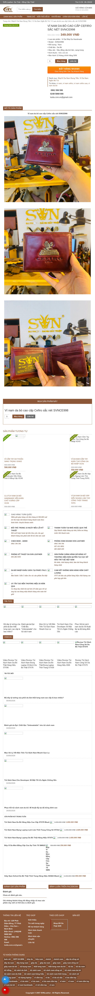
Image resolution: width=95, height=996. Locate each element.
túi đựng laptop (25, 978)
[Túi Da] (8, 8)
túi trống (7, 970)
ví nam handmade (25, 985)
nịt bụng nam (25, 966)
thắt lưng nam (40, 966)
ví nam (59, 83)
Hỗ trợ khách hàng (36, 927)
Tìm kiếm (37, 9)
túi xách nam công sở (53, 970)
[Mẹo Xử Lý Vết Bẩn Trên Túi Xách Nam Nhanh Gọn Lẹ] (47, 741)
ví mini (63, 981)
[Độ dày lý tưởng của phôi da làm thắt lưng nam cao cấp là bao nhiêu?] (47, 686)
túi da (70, 966)
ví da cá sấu (57, 978)
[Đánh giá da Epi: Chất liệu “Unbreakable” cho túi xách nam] (47, 713)
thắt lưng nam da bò (57, 966)
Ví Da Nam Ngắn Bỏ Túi (41, 21)
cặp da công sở (72, 959)
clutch (48, 959)
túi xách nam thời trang (57, 974)
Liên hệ (85, 17)
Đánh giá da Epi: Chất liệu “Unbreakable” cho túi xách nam (29, 725)
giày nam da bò (10, 966)
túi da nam (80, 966)
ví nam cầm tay (83, 981)
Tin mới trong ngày (36, 923)
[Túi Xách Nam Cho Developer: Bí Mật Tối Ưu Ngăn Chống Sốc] (47, 768)
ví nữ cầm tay (41, 985)
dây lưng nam (22, 963)
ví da (48, 978)
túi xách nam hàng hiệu (34, 974)
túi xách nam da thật (12, 974)
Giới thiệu (32, 920)
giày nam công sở (70, 963)
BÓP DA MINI (18, 959)
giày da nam (45, 963)
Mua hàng (61, 61)
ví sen (52, 985)
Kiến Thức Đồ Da (43, 17)
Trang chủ (31, 17)
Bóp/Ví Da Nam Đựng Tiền (21, 21)
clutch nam (58, 959)
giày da (34, 963)
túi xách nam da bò (73, 970)
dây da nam (9, 963)
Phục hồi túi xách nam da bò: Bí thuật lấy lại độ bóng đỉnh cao (30, 808)
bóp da (30, 959)
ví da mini (24, 981)
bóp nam (39, 959)
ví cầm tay (38, 978)
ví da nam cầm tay (49, 981)
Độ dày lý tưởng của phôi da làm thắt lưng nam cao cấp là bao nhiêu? (34, 698)
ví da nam (35, 981)
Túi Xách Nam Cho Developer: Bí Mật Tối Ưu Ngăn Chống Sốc (30, 780)
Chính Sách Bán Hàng (71, 17)
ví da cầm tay (70, 978)
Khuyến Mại (56, 17)
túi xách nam (35, 970)
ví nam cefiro (68, 83)
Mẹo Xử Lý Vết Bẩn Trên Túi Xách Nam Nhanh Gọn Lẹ (26, 753)
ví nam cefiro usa (80, 83)
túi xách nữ (74, 974)
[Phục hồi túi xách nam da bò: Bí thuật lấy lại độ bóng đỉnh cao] (47, 796)
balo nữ (7, 959)
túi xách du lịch (20, 970)
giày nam (56, 963)
